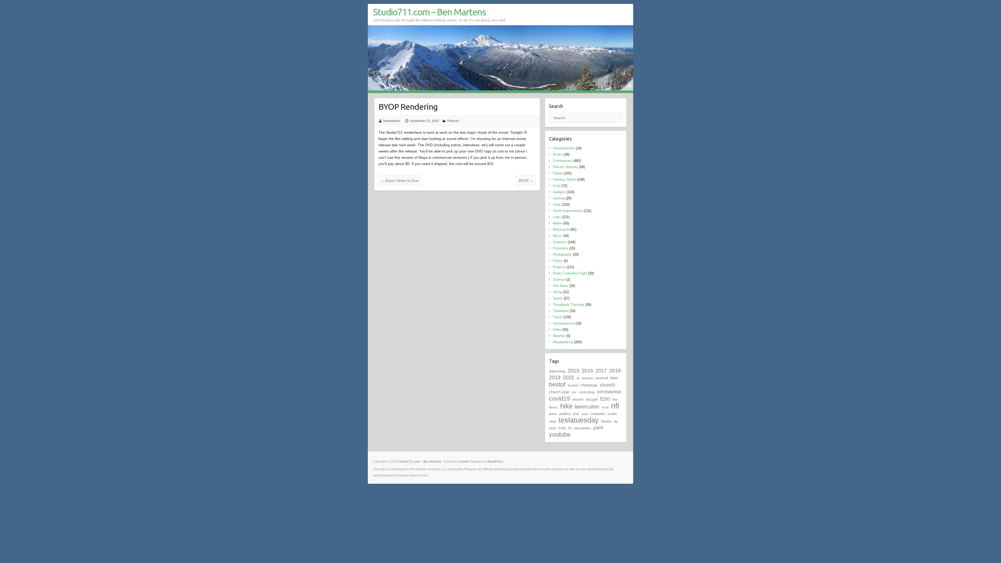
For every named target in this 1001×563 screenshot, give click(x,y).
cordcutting (587, 392)
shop (552, 421)
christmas (589, 385)
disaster (578, 399)
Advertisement (564, 148)
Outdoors (560, 242)
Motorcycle (561, 229)
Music (557, 236)
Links (557, 217)
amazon (587, 378)
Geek (557, 204)
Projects (453, 121)
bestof (557, 384)
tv (570, 428)
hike (566, 406)
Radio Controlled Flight (570, 273)
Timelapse (561, 311)
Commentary (562, 161)
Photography (562, 254)
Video (557, 330)
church (607, 385)
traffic (562, 428)
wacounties (582, 428)
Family (558, 173)
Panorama (560, 248)
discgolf (592, 399)
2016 (587, 371)
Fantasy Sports (564, 179)
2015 (573, 371)
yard (598, 427)
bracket (573, 385)
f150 (605, 399)
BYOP (526, 181)
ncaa (605, 407)
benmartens (391, 121)
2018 (615, 371)
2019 (554, 377)
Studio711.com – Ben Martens (429, 12)
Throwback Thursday (568, 305)
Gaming (559, 198)
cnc (574, 392)
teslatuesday (579, 420)
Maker (557, 223)
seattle (612, 414)
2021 (568, 377)
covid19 (559, 398)
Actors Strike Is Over (400, 181)
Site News (560, 286)
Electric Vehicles (565, 167)
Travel (557, 317)
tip (616, 421)
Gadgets (559, 192)
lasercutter (587, 406)
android (602, 378)
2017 (601, 371)
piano (553, 414)
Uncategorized (564, 323)
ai (578, 378)
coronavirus (609, 391)
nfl (615, 405)
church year (559, 392)
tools (552, 428)
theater (606, 421)
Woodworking (563, 342)
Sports (558, 298)
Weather (559, 336)
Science (559, 280)
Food (556, 186)
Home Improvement (568, 211)
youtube (560, 434)
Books (558, 154)
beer (614, 378)
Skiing (557, 292)
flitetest (553, 407)
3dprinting (557, 371)
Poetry (558, 261)
